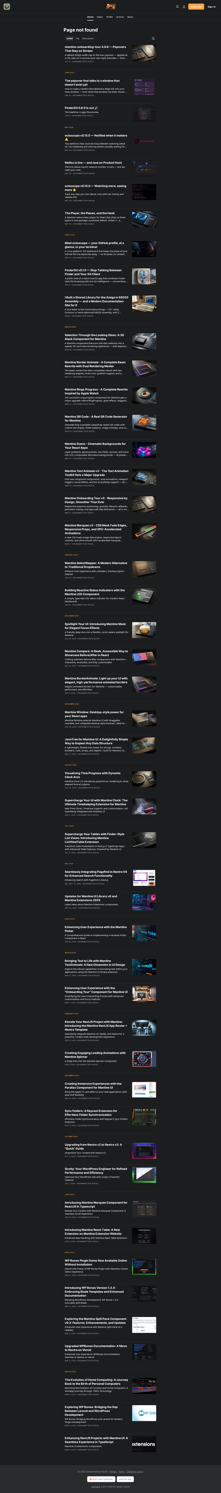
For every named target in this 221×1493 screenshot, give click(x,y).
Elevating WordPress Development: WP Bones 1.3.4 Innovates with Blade (91, 1301)
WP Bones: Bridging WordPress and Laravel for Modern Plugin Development (94, 1420)
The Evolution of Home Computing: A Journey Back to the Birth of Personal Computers (96, 1381)
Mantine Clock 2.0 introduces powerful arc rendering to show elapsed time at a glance (96, 783)
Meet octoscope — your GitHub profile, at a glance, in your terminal (94, 245)
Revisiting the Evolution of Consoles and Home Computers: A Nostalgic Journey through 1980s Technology (96, 1389)
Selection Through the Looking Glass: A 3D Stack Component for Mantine (94, 337)
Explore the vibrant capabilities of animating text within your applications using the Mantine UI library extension (96, 970)
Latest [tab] (70, 38)
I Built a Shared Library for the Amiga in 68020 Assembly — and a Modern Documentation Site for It (96, 301)
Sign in (212, 6)
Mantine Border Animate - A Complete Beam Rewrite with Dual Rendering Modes (95, 364)
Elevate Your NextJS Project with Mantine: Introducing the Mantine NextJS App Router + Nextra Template (96, 1025)
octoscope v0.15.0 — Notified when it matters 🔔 (96, 137)
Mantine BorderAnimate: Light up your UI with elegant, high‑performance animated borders (96, 680)
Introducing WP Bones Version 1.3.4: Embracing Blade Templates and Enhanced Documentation (94, 1291)
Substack (95, 1486)
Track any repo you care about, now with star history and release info (94, 196)
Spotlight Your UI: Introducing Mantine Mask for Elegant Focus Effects (95, 626)
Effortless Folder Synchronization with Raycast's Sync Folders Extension (96, 1120)
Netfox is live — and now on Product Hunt (93, 162)
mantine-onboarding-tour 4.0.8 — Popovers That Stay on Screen (95, 49)
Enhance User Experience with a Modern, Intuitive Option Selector (94, 573)
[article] (110, 56)
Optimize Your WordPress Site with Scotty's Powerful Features (92, 1178)
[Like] (67, 99)
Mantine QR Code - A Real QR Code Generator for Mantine (96, 418)
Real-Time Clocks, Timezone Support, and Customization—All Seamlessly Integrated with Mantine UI (96, 810)
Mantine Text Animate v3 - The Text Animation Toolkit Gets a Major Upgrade (97, 473)
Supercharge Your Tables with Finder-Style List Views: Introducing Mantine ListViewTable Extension (94, 838)
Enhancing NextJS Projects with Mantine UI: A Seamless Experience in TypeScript (96, 1440)
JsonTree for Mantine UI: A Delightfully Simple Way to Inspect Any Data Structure (96, 741)
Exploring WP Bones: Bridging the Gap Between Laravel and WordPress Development (91, 1411)
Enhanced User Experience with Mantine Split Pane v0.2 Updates (93, 1328)
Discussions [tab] (88, 38)
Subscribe (196, 6)
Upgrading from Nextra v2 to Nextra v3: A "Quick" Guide (93, 1146)
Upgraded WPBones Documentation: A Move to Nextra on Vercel (96, 1348)
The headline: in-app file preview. (82, 112)
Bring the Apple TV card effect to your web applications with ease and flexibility (96, 1093)
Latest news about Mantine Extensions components (91, 904)
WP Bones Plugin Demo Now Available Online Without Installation (96, 1262)
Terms (121, 1471)
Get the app (125, 1479)
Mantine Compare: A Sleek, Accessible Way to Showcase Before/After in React (96, 653)
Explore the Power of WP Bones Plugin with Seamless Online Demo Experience (96, 1270)
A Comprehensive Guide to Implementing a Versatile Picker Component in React (95, 937)
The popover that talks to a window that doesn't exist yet (92, 82)
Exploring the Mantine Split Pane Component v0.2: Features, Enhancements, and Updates (95, 1321)
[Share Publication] (184, 7)
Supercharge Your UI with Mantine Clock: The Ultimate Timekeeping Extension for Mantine (96, 802)
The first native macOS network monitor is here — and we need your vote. (95, 168)
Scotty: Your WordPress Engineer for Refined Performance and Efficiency (96, 1170)
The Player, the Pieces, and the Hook (90, 213)
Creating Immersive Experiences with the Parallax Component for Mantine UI (93, 1085)
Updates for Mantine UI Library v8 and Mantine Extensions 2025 (91, 898)
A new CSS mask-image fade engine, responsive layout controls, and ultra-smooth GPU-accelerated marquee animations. (93, 539)
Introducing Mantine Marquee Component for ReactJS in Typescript (96, 1204)
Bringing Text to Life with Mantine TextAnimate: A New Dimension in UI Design (95, 963)
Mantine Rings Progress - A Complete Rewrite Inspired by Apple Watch (96, 391)
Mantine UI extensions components (83, 1446)
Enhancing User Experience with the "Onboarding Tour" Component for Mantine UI (96, 990)
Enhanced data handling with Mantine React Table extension (96, 1237)
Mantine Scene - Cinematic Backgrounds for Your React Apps (95, 445)
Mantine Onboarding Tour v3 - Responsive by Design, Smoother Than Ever (96, 500)
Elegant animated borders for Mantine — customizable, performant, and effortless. (93, 688)
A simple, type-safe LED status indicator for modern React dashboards (94, 600)
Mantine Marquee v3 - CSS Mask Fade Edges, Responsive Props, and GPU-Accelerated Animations (96, 529)
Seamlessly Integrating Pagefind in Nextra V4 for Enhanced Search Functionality (96, 873)
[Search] (177, 7)
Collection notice (134, 1471)
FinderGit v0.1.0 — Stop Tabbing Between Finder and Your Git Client (93, 272)
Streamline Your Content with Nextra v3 (85, 1152)
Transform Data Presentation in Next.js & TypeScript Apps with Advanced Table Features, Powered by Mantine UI (94, 848)
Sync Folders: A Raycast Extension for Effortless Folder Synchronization (91, 1113)
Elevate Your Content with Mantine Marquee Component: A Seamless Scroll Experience (95, 1212)
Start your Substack (102, 1479)
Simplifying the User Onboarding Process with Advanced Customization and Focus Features (94, 998)
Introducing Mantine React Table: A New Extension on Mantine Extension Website (93, 1231)
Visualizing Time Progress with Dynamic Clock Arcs (93, 775)
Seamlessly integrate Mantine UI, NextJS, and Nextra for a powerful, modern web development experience (94, 1035)
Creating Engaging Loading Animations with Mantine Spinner (95, 1055)
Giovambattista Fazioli (83, 62)
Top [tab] (77, 38)
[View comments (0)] (88, 65)
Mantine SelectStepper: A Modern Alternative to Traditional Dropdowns (96, 565)
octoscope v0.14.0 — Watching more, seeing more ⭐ (95, 188)
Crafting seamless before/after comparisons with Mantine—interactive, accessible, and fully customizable (96, 661)
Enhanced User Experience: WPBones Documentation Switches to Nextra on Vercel (92, 1356)
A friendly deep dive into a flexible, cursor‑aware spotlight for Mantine (96, 634)
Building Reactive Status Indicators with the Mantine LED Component (95, 592)
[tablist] (80, 38)
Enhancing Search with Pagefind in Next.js (86, 879)
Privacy (113, 1471)
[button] (90, 17)
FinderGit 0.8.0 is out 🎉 (81, 108)
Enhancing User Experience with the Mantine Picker (96, 929)
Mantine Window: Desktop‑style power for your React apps (94, 714)
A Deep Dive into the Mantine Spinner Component (91, 1060)
